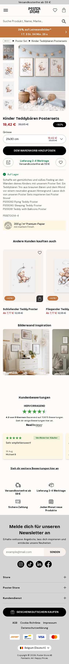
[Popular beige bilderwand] (26, 352)
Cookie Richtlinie (30, 622)
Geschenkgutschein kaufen (38, 612)
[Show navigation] (5, 10)
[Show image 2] (8, 70)
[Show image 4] (8, 107)
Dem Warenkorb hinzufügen (34, 150)
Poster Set (21, 41)
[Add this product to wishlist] (61, 162)
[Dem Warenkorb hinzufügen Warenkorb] (39, 298)
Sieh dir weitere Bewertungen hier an (34, 468)
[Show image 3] (8, 89)
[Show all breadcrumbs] (7, 41)
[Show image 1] (8, 52)
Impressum (50, 622)
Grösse (7, 132)
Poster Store (43, 655)
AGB (14, 622)
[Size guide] (8, 162)
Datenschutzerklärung (34, 627)
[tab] (55, 10)
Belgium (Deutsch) (35, 647)
